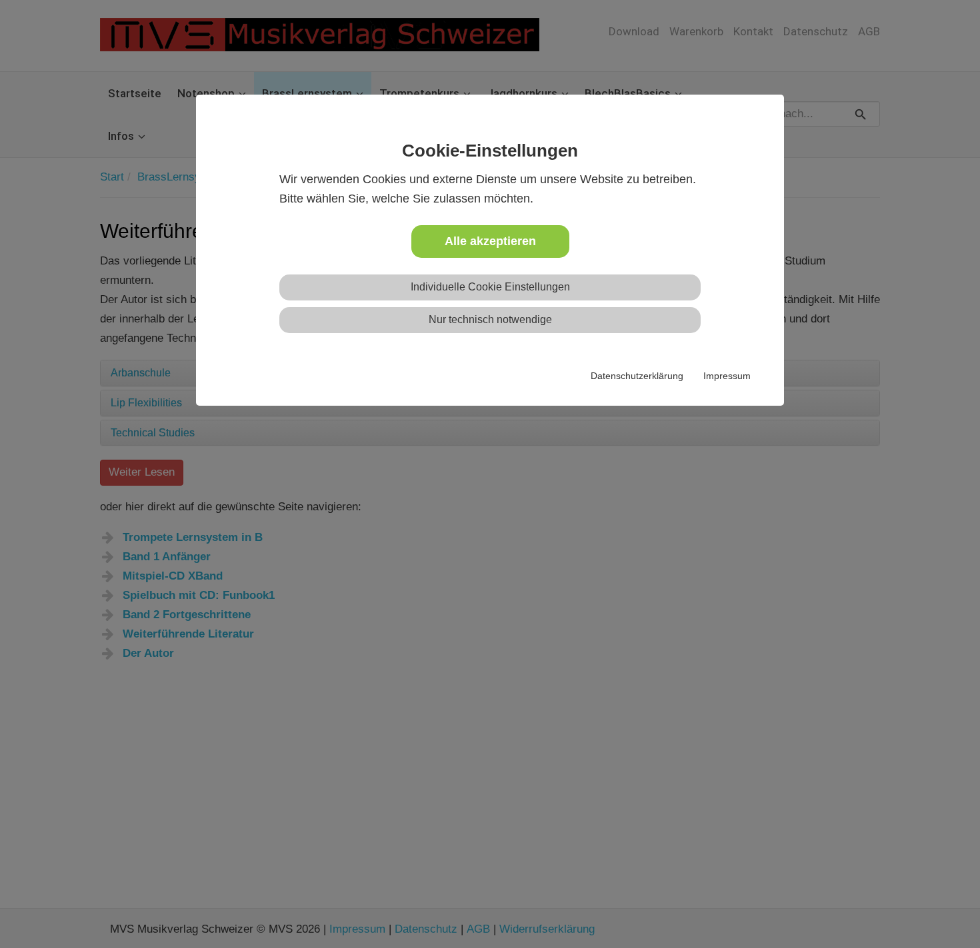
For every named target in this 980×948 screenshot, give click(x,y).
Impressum (727, 375)
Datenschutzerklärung (637, 375)
